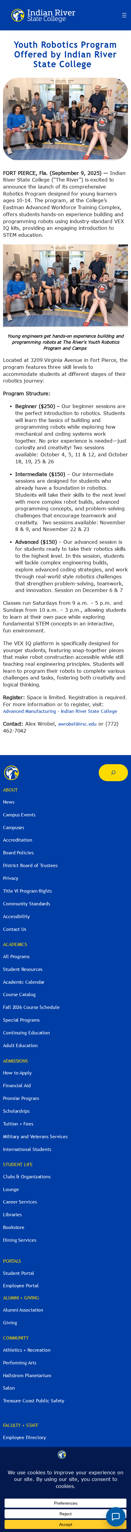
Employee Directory (24, 1437)
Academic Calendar (23, 982)
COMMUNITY (16, 1337)
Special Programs (21, 1019)
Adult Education (20, 1045)
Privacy (10, 878)
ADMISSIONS (15, 1060)
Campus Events (19, 814)
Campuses (13, 827)
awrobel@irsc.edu (77, 723)
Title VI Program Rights (27, 890)
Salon (9, 1387)
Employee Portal (21, 1285)
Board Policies (18, 852)
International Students (27, 1149)
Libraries (12, 1214)
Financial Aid (17, 1085)
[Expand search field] (113, 772)
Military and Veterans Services (35, 1136)
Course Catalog (19, 994)
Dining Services (19, 1240)
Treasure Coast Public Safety (33, 1400)
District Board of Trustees (30, 865)
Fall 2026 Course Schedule (31, 1007)
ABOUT (10, 789)
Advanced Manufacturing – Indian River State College (60, 711)
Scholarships (16, 1111)
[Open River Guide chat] (116, 1517)
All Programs (16, 956)
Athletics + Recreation (27, 1349)
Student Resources (22, 969)
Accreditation (17, 839)
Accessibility (16, 916)
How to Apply (17, 1072)
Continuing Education (26, 1032)
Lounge (11, 1189)
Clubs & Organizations (27, 1176)
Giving (10, 1322)
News (8, 801)
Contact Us (14, 929)
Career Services (20, 1201)
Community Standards (26, 903)
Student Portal (18, 1273)
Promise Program (21, 1098)
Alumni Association (23, 1309)
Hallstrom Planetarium (27, 1375)
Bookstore (13, 1227)
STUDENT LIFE (18, 1164)
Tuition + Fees (18, 1123)
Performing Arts (19, 1362)
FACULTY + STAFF (20, 1425)
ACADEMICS (15, 944)
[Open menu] (124, 15)
